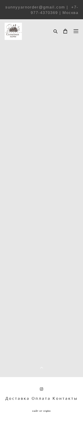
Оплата (41, 398)
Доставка (17, 398)
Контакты (65, 398)
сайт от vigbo (41, 411)
